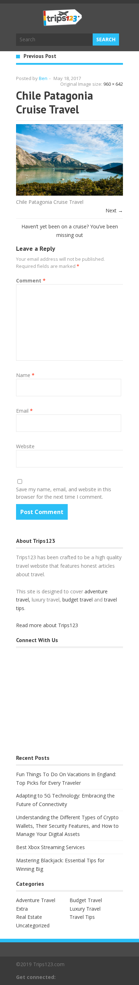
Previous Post (40, 56)
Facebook (107, 976)
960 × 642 (113, 84)
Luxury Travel (85, 908)
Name (25, 375)
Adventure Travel (35, 900)
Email (24, 410)
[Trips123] (63, 22)
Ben (43, 78)
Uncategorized (33, 925)
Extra (22, 908)
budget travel (77, 599)
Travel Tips (82, 916)
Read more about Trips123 (47, 625)
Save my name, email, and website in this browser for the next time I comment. (63, 493)
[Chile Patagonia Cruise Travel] (69, 193)
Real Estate (29, 916)
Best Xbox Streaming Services (50, 847)
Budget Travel (86, 900)
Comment (31, 280)
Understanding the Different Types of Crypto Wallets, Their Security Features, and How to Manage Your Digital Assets (67, 826)
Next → (114, 210)
